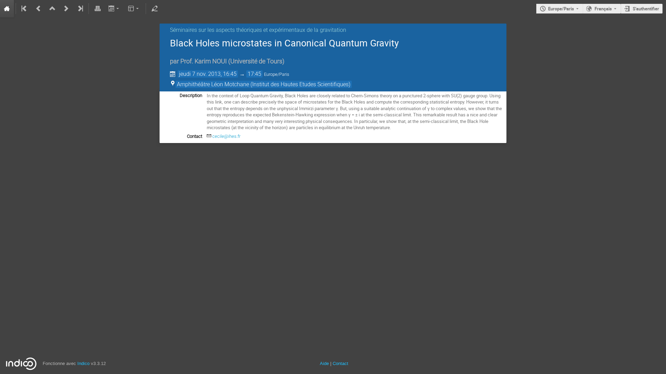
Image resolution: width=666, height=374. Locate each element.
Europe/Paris (561, 9)
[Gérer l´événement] (155, 8)
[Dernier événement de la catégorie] (80, 8)
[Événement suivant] (66, 8)
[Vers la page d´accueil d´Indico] (7, 8)
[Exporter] (114, 8)
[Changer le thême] (134, 8)
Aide (324, 363)
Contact (340, 363)
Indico (83, 363)
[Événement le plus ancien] (25, 8)
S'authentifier (646, 9)
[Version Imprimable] (97, 8)
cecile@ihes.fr (226, 136)
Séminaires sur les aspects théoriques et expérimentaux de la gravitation (258, 30)
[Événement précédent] (38, 8)
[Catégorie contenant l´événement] (52, 8)
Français (603, 9)
